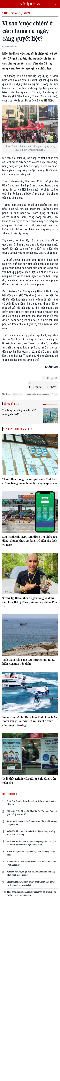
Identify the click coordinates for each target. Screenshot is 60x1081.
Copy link (53, 387)
